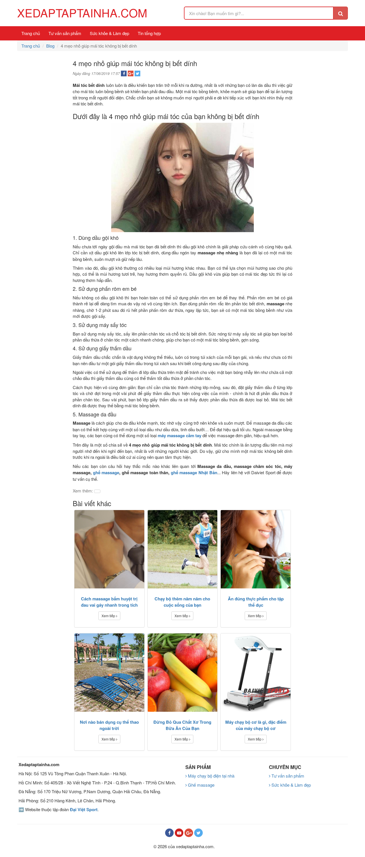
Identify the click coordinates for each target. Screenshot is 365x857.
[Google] (188, 833)
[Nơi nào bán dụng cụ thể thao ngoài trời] (109, 672)
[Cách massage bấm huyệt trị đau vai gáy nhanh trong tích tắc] (109, 549)
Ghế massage (200, 785)
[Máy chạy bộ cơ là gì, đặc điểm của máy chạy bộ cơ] (256, 672)
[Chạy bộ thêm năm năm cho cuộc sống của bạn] (183, 549)
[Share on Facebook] (124, 73)
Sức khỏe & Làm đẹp (109, 33)
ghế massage (106, 472)
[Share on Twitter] (137, 73)
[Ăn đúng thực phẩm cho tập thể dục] (256, 549)
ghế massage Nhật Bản (194, 472)
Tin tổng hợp (149, 33)
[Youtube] (179, 833)
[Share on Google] (130, 73)
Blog (50, 46)
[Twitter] (198, 833)
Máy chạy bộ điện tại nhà (210, 776)
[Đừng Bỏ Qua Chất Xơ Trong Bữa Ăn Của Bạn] (183, 672)
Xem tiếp (109, 615)
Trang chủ (30, 33)
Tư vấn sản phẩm (64, 33)
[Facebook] (169, 833)
